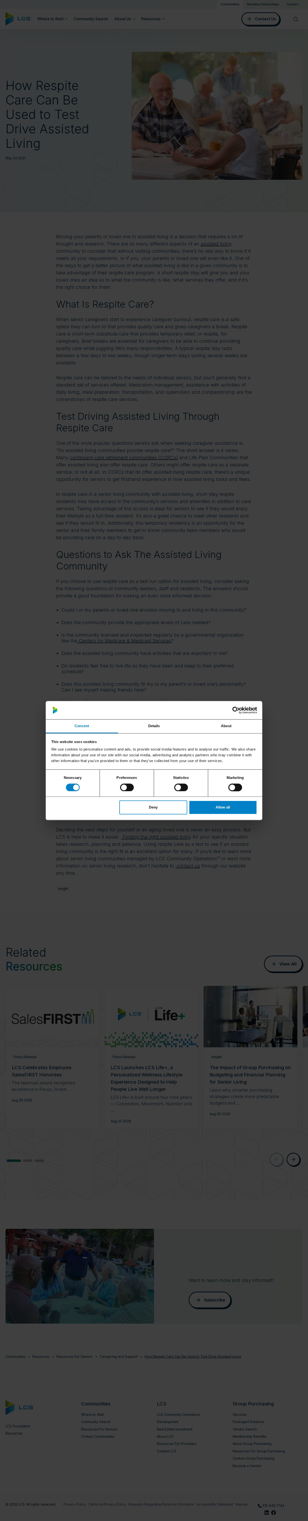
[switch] (127, 787)
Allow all (223, 807)
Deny (153, 807)
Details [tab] (154, 726)
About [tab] (226, 726)
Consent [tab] (82, 726)
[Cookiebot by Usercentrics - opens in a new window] (236, 710)
